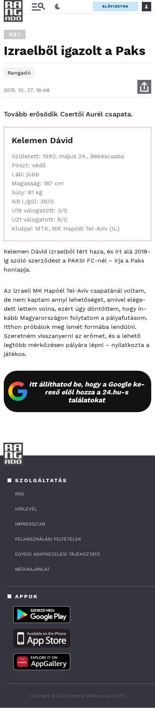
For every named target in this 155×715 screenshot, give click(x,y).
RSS (19, 494)
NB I (14, 34)
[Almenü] (38, 6)
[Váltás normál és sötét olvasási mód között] (57, 6)
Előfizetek (115, 6)
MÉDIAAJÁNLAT (32, 569)
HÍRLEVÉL (26, 509)
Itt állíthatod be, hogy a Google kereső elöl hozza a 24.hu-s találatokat (86, 392)
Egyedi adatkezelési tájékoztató (57, 554)
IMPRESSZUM (30, 524)
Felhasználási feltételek (48, 539)
